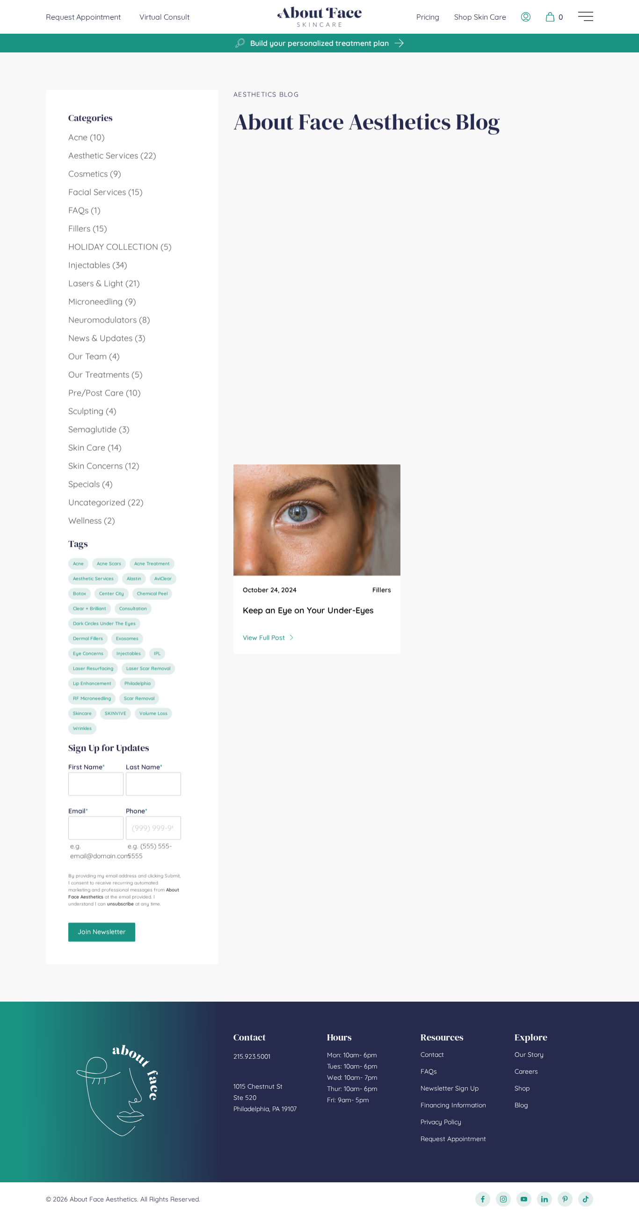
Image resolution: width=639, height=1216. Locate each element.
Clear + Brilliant (89, 609)
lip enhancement (92, 684)
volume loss (153, 714)
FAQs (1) (84, 210)
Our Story (529, 1054)
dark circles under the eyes (104, 624)
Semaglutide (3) (99, 429)
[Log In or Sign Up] (525, 17)
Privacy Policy (441, 1122)
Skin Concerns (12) (103, 466)
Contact (432, 1054)
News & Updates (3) (106, 338)
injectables (128, 654)
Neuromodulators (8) (109, 320)
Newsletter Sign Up (450, 1088)
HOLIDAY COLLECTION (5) (120, 247)
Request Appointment (83, 17)
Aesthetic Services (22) (112, 155)
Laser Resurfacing (93, 669)
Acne (78, 564)
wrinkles (82, 728)
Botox (79, 594)
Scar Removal (139, 699)
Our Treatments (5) (105, 374)
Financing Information (453, 1105)
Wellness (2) (91, 520)
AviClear (163, 579)
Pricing (427, 17)
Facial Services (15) (105, 192)
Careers (526, 1071)
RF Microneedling (92, 699)
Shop (522, 1088)
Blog (521, 1105)
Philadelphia (137, 684)
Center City (111, 594)
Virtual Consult (164, 17)
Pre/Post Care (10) (104, 393)
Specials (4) (90, 484)
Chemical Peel (152, 594)
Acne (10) (86, 137)
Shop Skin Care (480, 17)
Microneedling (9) (102, 301)
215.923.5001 (251, 1056)
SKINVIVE (115, 714)
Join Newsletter (102, 932)
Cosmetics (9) (94, 173)
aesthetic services (93, 579)
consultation (133, 609)
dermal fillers (88, 639)
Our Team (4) (94, 356)
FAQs (429, 1071)
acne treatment (152, 564)
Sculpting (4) (92, 411)
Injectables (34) (97, 265)
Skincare (82, 714)
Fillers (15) (87, 228)
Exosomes (127, 639)
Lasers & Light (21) (104, 283)
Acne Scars (109, 564)
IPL (157, 654)
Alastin (134, 579)
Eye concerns (88, 654)
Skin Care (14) (95, 447)
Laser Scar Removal (148, 669)
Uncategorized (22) (106, 502)
